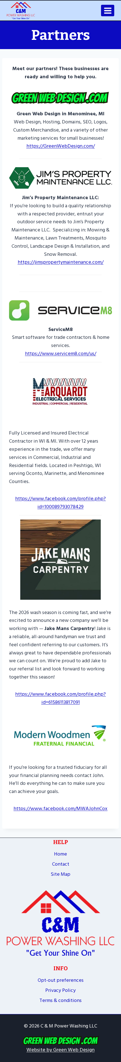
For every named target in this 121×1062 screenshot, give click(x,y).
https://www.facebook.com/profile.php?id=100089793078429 (60, 503)
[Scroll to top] (114, 1011)
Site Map (60, 874)
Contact (60, 864)
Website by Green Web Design (60, 1050)
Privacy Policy (60, 990)
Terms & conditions (60, 1000)
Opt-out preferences (61, 980)
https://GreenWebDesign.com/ (60, 146)
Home (60, 854)
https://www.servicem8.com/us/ (60, 354)
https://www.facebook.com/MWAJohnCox (60, 808)
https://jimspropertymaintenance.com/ (61, 262)
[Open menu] (107, 10)
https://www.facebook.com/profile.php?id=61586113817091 (60, 698)
